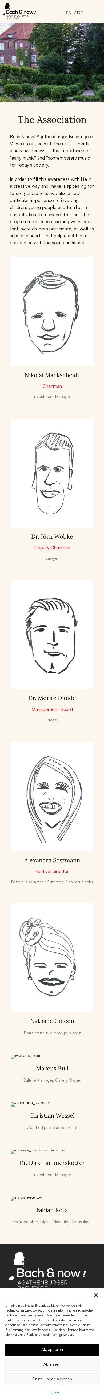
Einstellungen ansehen (52, 1379)
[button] (96, 1295)
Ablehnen (52, 1364)
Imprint (55, 1392)
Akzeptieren (52, 1349)
